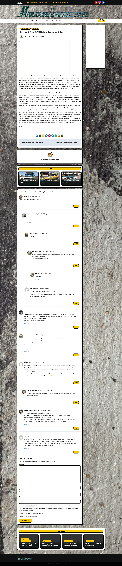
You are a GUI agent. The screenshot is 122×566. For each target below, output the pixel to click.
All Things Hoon (90, 541)
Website (21, 499)
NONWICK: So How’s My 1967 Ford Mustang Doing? (49, 177)
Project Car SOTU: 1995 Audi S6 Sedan (66, 142)
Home (19, 20)
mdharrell (30, 214)
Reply (76, 206)
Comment (22, 464)
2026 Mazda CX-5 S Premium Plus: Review (70, 544)
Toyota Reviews (47, 541)
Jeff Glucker (26, 180)
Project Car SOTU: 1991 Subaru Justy (32, 142)
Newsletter (46, 20)
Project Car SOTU (25, 28)
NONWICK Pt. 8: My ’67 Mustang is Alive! (70, 178)
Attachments (22, 506)
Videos (61, 20)
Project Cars (35, 28)
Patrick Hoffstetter (51, 159)
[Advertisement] (95, 47)
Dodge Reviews (25, 539)
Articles (31, 20)
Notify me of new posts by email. (29, 516)
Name (20, 485)
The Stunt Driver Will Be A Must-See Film (93, 544)
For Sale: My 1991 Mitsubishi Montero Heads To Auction (26, 177)
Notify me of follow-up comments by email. (31, 513)
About (25, 20)
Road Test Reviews (26, 541)
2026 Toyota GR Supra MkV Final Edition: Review (50, 544)
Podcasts (54, 20)
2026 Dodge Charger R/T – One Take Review (28, 544)
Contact (38, 20)
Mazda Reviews (68, 541)
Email (20, 492)
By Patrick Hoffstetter (29, 36)
